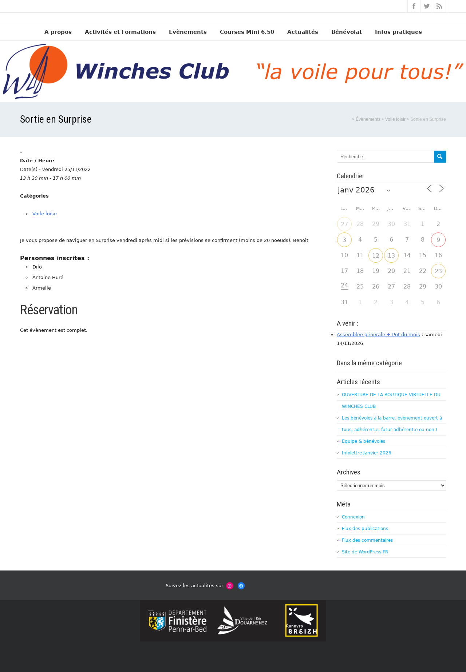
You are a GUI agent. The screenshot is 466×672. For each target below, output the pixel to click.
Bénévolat (346, 32)
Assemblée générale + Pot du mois (378, 334)
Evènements (188, 32)
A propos (58, 32)
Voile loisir (44, 213)
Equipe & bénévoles (363, 441)
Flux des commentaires (367, 540)
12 (375, 255)
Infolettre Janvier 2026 (366, 453)
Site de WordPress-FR (365, 551)
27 (344, 224)
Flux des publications (365, 528)
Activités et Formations (120, 32)
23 (438, 271)
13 (391, 255)
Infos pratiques (398, 32)
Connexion (353, 517)
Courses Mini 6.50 (247, 32)
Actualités (302, 32)
